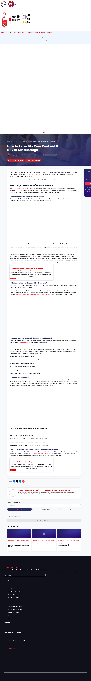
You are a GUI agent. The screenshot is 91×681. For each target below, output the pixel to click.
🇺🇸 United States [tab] (46, 509)
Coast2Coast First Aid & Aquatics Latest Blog (22, 141)
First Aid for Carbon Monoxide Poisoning (43, 544)
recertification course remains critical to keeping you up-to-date (32, 294)
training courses (24, 342)
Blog (11, 141)
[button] (20, 32)
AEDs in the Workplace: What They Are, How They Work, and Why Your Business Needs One (18, 545)
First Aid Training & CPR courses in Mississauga (22, 188)
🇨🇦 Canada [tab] (19, 509)
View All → (78, 502)
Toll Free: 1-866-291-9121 (9, 649)
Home (8, 141)
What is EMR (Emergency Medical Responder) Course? (67, 544)
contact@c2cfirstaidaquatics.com (13, 567)
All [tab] (70, 509)
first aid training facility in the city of (38, 453)
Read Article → (11, 549)
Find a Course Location (34, 160)
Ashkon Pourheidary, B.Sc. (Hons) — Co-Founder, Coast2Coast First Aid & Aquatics (44, 490)
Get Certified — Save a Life (16, 160)
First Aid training (36, 174)
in (20, 481)
